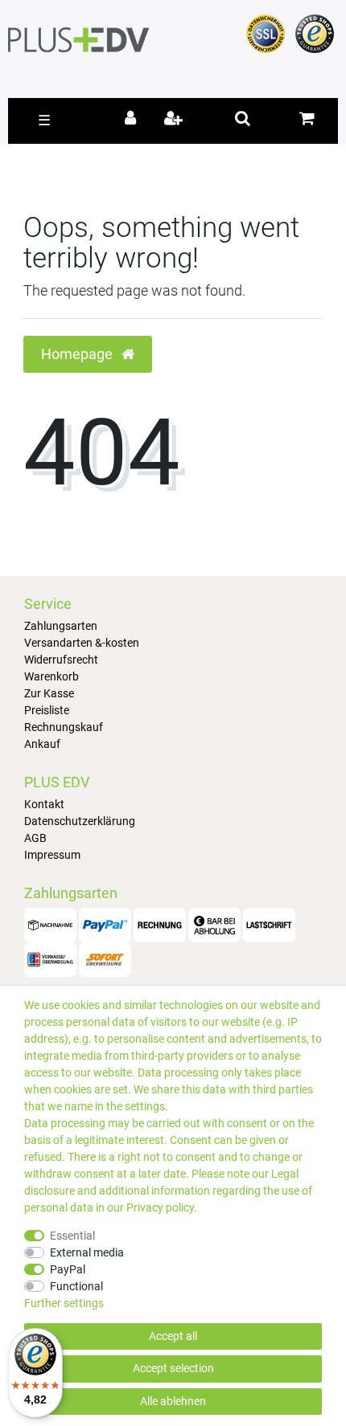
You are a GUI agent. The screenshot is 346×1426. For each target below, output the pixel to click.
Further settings (64, 1303)
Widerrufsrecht (61, 659)
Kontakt (44, 804)
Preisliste (46, 710)
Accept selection (173, 1368)
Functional (76, 1286)
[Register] (175, 120)
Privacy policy (160, 1207)
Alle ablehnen (173, 1401)
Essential (72, 1235)
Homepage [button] (78, 354)
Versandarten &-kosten (81, 642)
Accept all (173, 1336)
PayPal (67, 1269)
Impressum (52, 854)
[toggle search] (242, 118)
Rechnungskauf (63, 727)
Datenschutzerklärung (79, 821)
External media (87, 1252)
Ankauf (42, 744)
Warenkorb (51, 676)
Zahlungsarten (60, 625)
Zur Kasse (49, 693)
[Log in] (133, 120)
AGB (35, 837)
